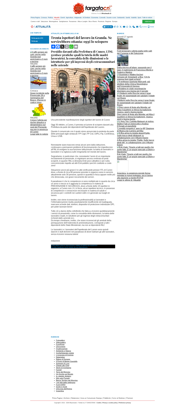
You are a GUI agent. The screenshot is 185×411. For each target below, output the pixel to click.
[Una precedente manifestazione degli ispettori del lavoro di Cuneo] (83, 115)
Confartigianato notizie (65, 353)
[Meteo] (133, 27)
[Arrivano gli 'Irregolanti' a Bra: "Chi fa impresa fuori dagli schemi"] (130, 75)
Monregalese (53, 21)
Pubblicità (106, 398)
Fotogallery (60, 340)
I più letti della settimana (65, 382)
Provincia (101, 21)
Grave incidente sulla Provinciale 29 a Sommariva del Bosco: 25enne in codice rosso (39, 98)
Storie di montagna (63, 368)
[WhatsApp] (127, 27)
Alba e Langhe (83, 21)
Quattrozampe (61, 349)
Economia (94, 17)
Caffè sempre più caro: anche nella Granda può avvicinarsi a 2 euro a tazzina (39, 71)
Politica (50, 17)
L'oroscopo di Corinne (64, 355)
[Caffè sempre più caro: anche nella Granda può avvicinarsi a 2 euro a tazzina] (39, 61)
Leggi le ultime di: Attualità (129, 180)
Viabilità (134, 17)
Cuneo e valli (35, 21)
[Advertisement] (136, 199)
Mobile (152, 27)
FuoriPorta (60, 344)
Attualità (57, 17)
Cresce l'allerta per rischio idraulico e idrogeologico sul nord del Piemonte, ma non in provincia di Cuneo (39, 126)
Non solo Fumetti (63, 378)
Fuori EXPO (60, 385)
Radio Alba (108, 27)
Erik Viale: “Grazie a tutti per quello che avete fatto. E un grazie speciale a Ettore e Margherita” (136, 156)
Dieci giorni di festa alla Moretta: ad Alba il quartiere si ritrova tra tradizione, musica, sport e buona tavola (135, 116)
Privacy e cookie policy (110, 402)
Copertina (60, 391)
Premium (129, 398)
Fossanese (73, 21)
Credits (99, 402)
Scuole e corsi (111, 17)
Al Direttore (86, 17)
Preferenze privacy (125, 402)
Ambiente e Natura (63, 351)
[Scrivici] (137, 27)
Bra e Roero (93, 21)
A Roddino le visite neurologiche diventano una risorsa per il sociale (132, 90)
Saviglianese (63, 21)
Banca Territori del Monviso (67, 380)
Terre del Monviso (63, 372)
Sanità (128, 17)
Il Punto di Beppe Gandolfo (66, 361)
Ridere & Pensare (63, 359)
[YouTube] (124, 27)
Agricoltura (69, 17)
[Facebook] (115, 27)
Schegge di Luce (62, 363)
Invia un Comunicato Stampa (91, 398)
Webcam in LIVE (37, 38)
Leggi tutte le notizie (39, 134)
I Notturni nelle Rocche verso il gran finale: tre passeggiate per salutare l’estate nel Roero (136, 102)
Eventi (63, 17)
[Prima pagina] (32, 26)
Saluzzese (44, 21)
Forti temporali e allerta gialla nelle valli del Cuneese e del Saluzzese (134, 52)
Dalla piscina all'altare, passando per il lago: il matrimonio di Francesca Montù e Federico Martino (135, 69)
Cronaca (44, 17)
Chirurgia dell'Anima (64, 389)
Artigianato (78, 17)
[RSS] (130, 27)
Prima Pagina (35, 17)
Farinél (59, 370)
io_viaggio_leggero (63, 376)
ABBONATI (148, 21)
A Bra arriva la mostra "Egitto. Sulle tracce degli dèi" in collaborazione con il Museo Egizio (135, 142)
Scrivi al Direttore (118, 398)
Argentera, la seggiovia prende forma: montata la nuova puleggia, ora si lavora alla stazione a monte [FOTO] (135, 175)
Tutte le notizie (147, 17)
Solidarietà (121, 17)
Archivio (144, 27)
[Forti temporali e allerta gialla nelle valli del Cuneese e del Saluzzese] (122, 49)
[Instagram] (118, 27)
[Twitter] (121, 27)
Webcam (34, 41)
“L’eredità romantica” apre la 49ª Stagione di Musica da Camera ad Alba (135, 129)
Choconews (60, 347)
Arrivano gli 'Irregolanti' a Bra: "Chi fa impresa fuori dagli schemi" (133, 78)
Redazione (75, 398)
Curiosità (102, 17)
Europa (114, 21)
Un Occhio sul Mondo (64, 374)
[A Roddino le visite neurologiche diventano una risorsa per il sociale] (136, 86)
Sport (139, 17)
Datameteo (60, 357)
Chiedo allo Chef (62, 366)
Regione (108, 21)
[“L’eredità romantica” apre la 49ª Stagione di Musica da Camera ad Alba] (136, 126)
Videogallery (61, 342)
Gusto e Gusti (61, 387)
